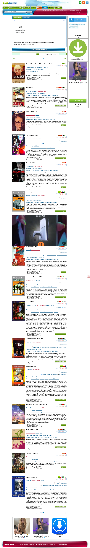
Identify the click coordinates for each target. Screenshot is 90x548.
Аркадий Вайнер (54, 347)
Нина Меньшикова (53, 412)
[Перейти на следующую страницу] (65, 58)
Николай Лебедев (46, 461)
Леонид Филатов (35, 95)
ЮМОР (39, 7)
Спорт (37, 433)
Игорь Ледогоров (45, 170)
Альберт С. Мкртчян (37, 349)
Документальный (36, 67)
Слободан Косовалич (37, 410)
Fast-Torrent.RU (12, 3)
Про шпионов (64, 198)
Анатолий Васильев (45, 312)
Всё (33, 49)
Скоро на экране (46, 10)
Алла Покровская (44, 379)
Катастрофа (33, 305)
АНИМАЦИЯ (26, 7)
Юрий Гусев (54, 351)
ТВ (33, 7)
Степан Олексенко (44, 437)
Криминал (33, 91)
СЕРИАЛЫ (18, 7)
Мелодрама (29, 369)
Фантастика (38, 138)
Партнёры (31, 544)
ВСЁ (5, 7)
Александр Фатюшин (46, 351)
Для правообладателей (42, 544)
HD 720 (65, 307)
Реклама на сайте (62, 544)
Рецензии (64, 10)
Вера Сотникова (42, 148)
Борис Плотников (43, 119)
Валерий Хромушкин (53, 259)
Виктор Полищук (35, 437)
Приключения (29, 166)
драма (37, 115)
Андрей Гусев (52, 119)
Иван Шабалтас (35, 119)
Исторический (44, 67)
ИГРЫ (52, 7)
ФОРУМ (45, 7)
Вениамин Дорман (36, 200)
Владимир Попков (37, 435)
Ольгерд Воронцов (36, 376)
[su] (60, 88)
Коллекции (56, 10)
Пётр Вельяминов (52, 202)
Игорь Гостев (43, 93)
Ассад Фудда (55, 95)
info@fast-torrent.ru (23, 544)
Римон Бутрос (36, 93)
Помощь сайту (52, 544)
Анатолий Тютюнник (37, 168)
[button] (38, 54)
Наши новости (70, 12)
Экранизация (64, 141)
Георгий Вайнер (63, 347)
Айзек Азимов (63, 143)
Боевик (28, 195)
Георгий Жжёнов (54, 170)
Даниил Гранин (63, 374)
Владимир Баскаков (62, 255)
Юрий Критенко (53, 437)
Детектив (28, 91)
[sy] (61, 88)
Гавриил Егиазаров (36, 487)
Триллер (38, 280)
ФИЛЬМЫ (11, 7)
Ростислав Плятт (35, 379)
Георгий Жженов (34, 71)
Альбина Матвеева (35, 170)
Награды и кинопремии (57, 12)
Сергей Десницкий (35, 351)
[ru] (65, 64)
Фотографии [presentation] (26, 17)
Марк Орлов (35, 459)
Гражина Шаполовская (45, 95)
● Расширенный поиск (27, 13)
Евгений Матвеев (36, 117)
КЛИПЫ (60, 7)
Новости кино (44, 12)
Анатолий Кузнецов (44, 490)
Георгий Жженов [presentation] (17, 17)
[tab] (17, 17)
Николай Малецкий (47, 435)
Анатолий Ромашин (54, 379)
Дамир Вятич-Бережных (38, 257)
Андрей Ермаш (35, 146)
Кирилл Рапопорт (51, 255)
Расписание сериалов (75, 10)
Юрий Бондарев (62, 485)
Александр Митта (36, 309)
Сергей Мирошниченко (37, 69)
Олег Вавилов (34, 148)
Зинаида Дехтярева (56, 461)
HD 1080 (59, 307)
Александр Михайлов (36, 461)
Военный (28, 250)
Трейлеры (80, 12)
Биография (29, 67)
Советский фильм (41, 91)
